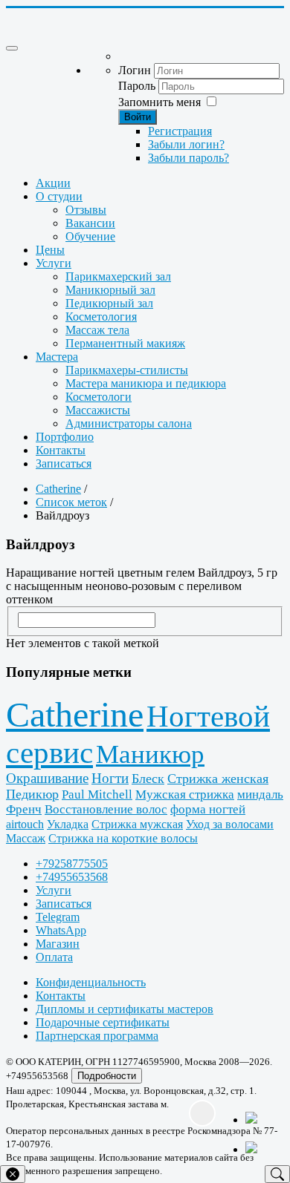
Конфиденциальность (91, 982)
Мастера (57, 356)
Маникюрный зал (110, 290)
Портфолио (65, 436)
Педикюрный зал (109, 303)
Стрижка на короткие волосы (123, 838)
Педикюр (32, 794)
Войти (137, 116)
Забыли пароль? (188, 157)
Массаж (25, 838)
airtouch (25, 824)
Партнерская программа (97, 1035)
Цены (50, 249)
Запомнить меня (159, 102)
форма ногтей (207, 809)
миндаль (260, 794)
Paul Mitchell (97, 794)
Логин (134, 70)
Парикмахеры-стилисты (126, 370)
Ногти (110, 778)
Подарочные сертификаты (103, 1022)
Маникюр (150, 754)
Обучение (90, 236)
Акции (53, 183)
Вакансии (90, 223)
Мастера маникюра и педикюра (145, 383)
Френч (24, 809)
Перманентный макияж (125, 343)
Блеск (148, 778)
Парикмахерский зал (118, 276)
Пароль (136, 85)
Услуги (53, 263)
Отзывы (85, 209)
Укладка (67, 824)
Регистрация (180, 131)
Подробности (106, 1075)
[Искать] (277, 1174)
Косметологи (98, 396)
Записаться (63, 463)
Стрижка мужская (137, 824)
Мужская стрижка (184, 794)
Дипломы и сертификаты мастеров (124, 1009)
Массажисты (97, 410)
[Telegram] (260, 1148)
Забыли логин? (186, 144)
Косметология (101, 316)
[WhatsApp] (260, 1126)
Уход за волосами (230, 824)
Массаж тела (97, 330)
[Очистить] (12, 1174)
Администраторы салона (128, 423)
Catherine (75, 714)
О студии (59, 196)
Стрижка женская (217, 778)
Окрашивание (47, 778)
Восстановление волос (106, 809)
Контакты (61, 450)
